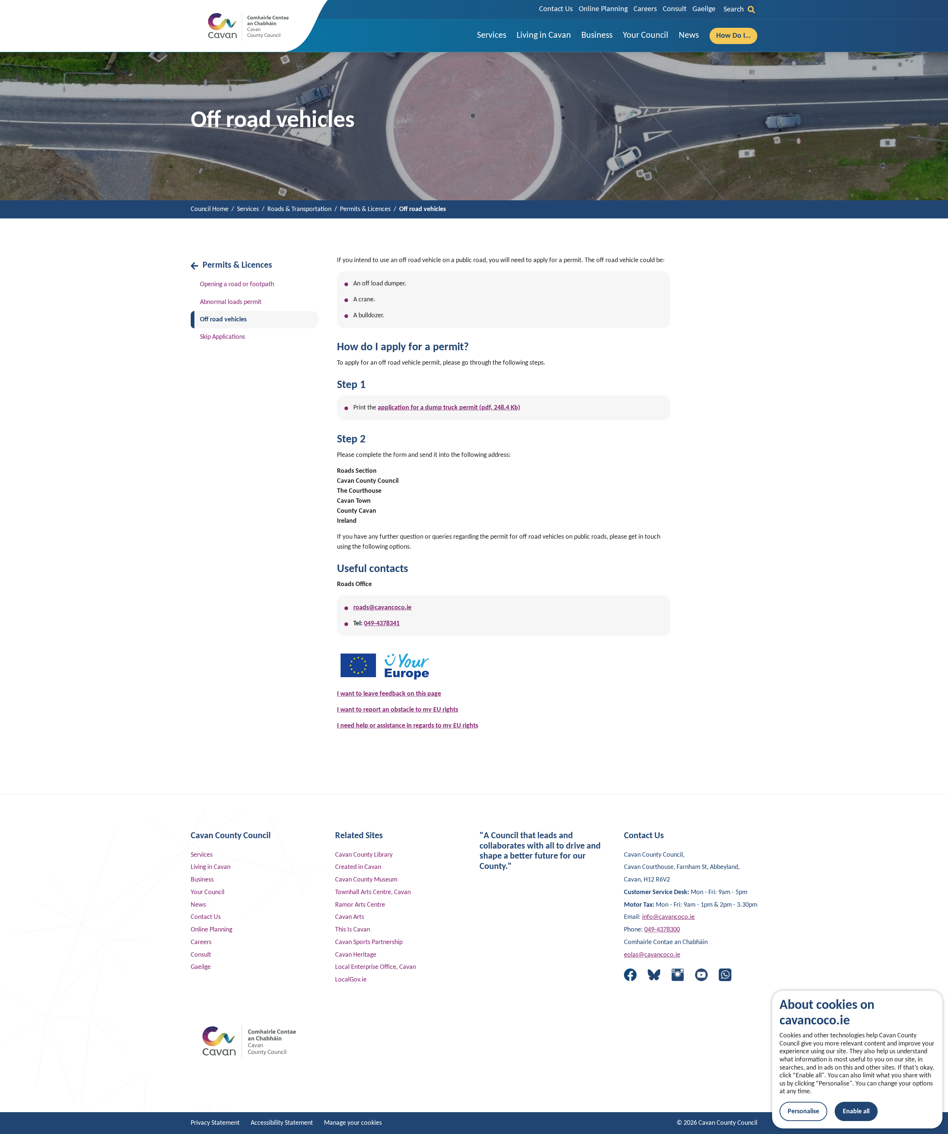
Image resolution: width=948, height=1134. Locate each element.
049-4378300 (662, 929)
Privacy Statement (215, 1123)
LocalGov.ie (351, 979)
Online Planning (603, 9)
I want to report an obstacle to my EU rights (397, 709)
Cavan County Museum (366, 879)
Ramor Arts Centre (360, 905)
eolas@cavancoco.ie (652, 955)
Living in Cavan (210, 867)
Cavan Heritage (355, 955)
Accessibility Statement (282, 1123)
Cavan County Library (364, 855)
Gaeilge (703, 9)
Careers (645, 9)
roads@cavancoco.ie (382, 607)
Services (202, 855)
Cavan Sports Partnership (369, 942)
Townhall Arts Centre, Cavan (373, 892)
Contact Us (556, 9)
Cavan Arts (349, 917)
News (198, 905)
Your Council (207, 892)
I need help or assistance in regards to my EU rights (407, 725)
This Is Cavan (352, 929)
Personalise (803, 1111)
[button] (491, 35)
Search (734, 9)
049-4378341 (382, 623)
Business (202, 879)
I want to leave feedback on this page (389, 694)
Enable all (856, 1111)
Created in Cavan (358, 867)
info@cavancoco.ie (668, 917)
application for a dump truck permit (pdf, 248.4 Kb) (449, 407)
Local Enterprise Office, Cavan (375, 967)
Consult (675, 9)
